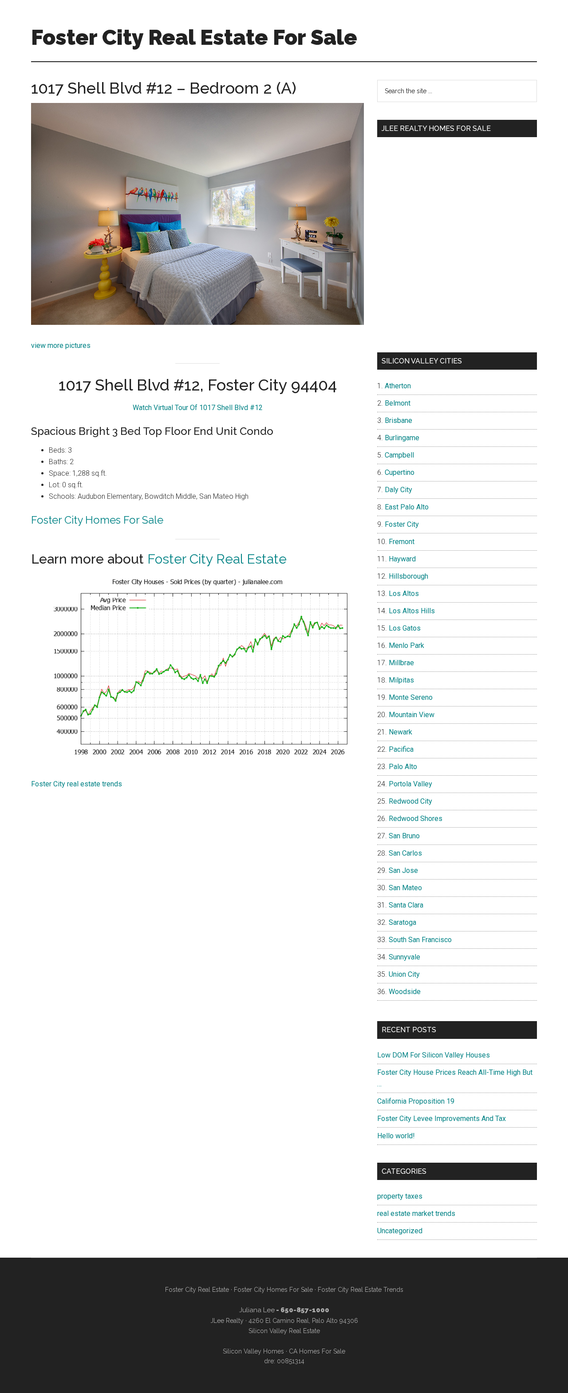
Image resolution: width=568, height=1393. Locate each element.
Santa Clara (406, 905)
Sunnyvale (404, 957)
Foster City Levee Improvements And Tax (441, 1118)
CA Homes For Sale (317, 1351)
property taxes (399, 1196)
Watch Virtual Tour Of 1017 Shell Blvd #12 (198, 407)
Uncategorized (399, 1231)
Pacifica (401, 749)
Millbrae (401, 663)
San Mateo (405, 888)
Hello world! (396, 1136)
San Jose (403, 870)
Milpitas (401, 680)
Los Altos (404, 593)
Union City (404, 974)
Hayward (402, 559)
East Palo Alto (407, 507)
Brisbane (398, 420)
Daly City (398, 489)
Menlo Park (406, 645)
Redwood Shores (415, 818)
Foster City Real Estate (217, 559)
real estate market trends (416, 1213)
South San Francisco (420, 939)
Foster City (402, 524)
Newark (400, 732)
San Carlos (405, 853)
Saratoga (402, 922)
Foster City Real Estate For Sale (194, 37)
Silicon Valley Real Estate (284, 1330)
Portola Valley (410, 784)
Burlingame (402, 438)
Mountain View (411, 714)
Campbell (399, 455)
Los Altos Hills (412, 611)
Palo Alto (403, 766)
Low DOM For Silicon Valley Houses (433, 1055)
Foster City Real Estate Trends (360, 1289)
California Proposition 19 (415, 1101)
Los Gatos (405, 628)
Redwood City (410, 801)
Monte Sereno (411, 697)
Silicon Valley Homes (253, 1351)
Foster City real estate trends (76, 784)
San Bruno (404, 836)
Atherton (398, 386)
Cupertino (399, 472)
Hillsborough (408, 576)
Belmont (397, 403)
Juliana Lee (257, 1310)
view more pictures (61, 345)
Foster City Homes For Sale (97, 519)
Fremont (401, 541)
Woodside (405, 991)
